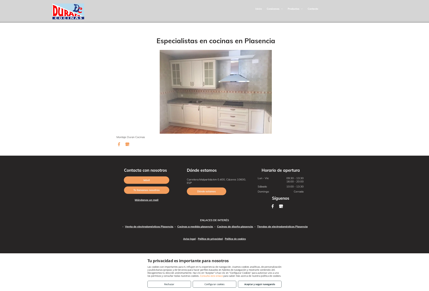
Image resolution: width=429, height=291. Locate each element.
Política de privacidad (210, 238)
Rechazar (169, 284)
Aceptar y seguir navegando (259, 284)
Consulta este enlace (211, 275)
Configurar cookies (214, 284)
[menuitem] (258, 9)
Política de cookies (235, 238)
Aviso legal (189, 238)
